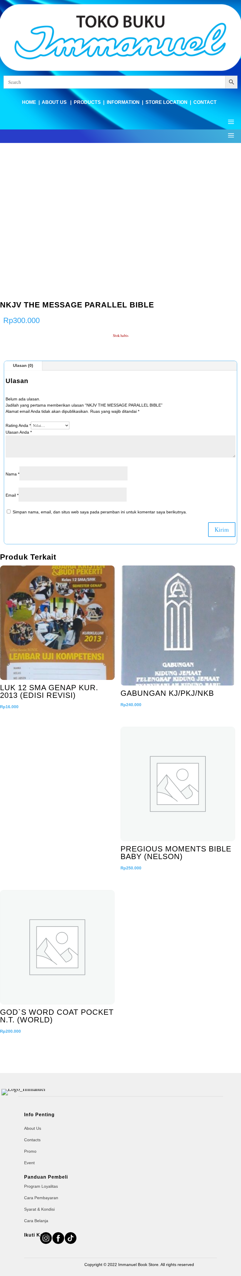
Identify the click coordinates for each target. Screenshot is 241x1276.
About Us (55, 102)
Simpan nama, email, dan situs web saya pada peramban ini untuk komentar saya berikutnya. (100, 512)
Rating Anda (18, 425)
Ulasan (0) (23, 365)
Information (123, 102)
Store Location (166, 102)
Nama (12, 474)
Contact (205, 102)
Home (29, 102)
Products (87, 102)
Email (12, 495)
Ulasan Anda (19, 432)
